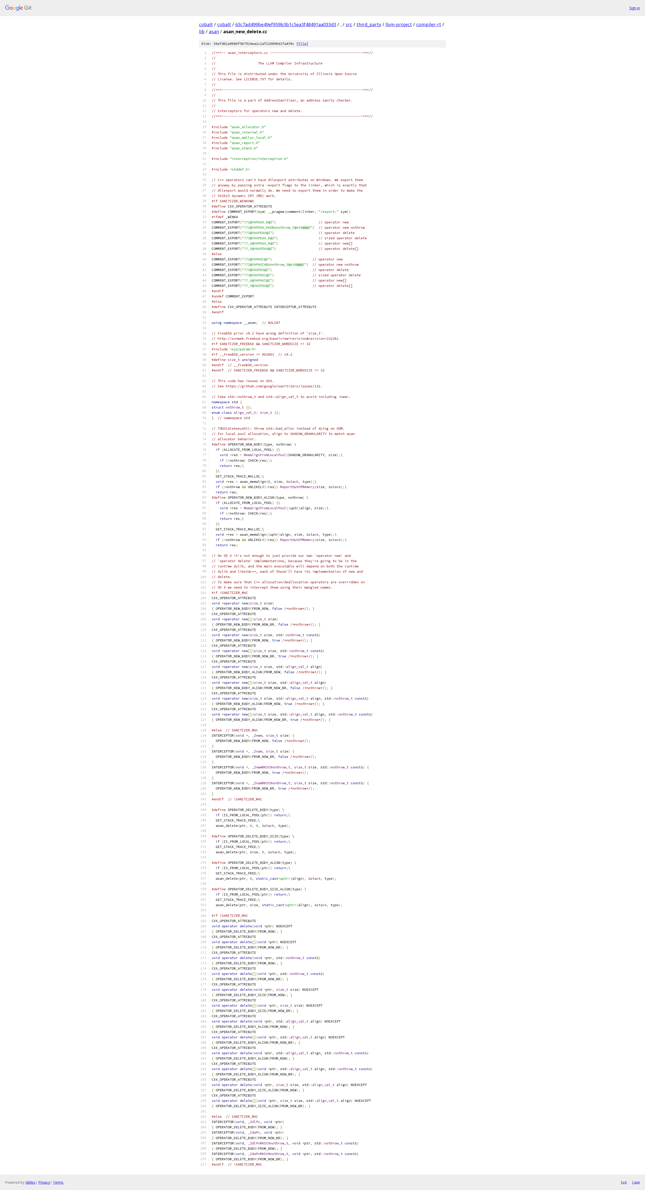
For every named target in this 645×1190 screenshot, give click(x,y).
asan (214, 31)
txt (624, 1182)
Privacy (44, 1182)
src (349, 24)
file (302, 44)
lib (202, 31)
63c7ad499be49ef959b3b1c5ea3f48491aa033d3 (285, 24)
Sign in (634, 8)
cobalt (206, 24)
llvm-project (398, 24)
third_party (369, 24)
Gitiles (30, 1182)
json (636, 1182)
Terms (58, 1182)
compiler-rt (428, 24)
